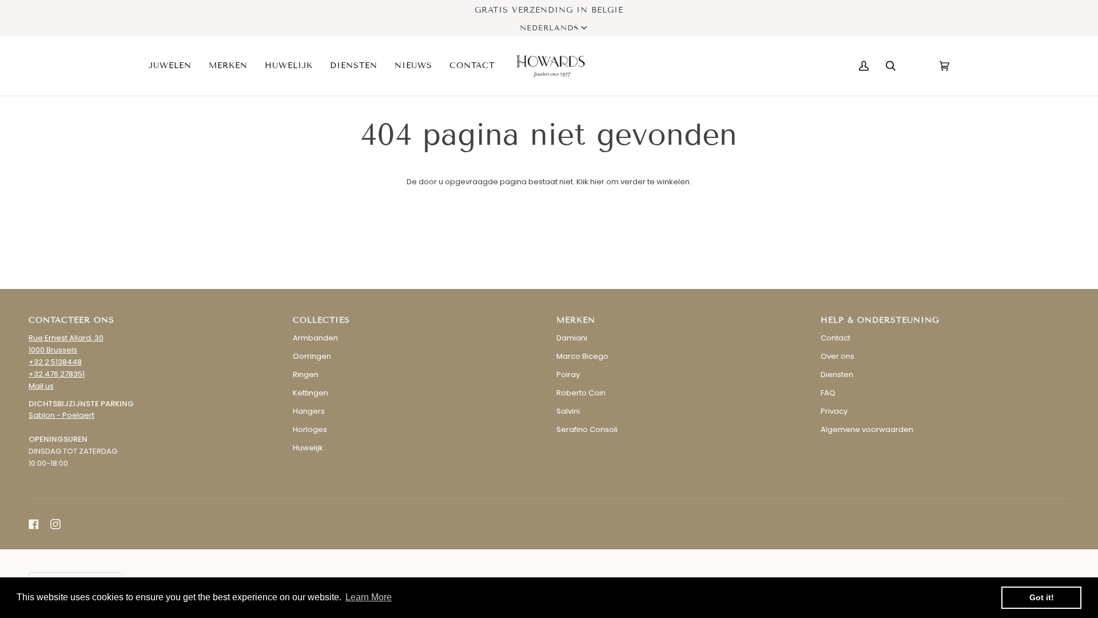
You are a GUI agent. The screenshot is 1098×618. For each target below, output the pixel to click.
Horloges (310, 429)
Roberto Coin (581, 392)
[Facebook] (34, 524)
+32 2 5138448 (55, 361)
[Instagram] (55, 524)
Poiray (568, 374)
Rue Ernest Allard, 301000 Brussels (66, 343)
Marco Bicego (582, 356)
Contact (835, 337)
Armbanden (315, 337)
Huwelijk (308, 447)
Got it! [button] (1041, 597)
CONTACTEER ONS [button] (71, 320)
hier (597, 181)
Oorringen (312, 356)
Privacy (834, 411)
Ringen (306, 374)
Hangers (309, 411)
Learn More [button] (368, 597)
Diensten (837, 374)
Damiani (571, 337)
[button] (174, 66)
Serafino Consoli (587, 429)
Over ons (837, 356)
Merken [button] (575, 320)
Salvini (568, 411)
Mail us (41, 386)
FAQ (828, 392)
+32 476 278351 (57, 374)
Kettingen (310, 392)
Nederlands (549, 28)
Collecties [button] (321, 320)
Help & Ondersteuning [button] (880, 320)
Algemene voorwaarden (867, 429)
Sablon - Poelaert (61, 415)
